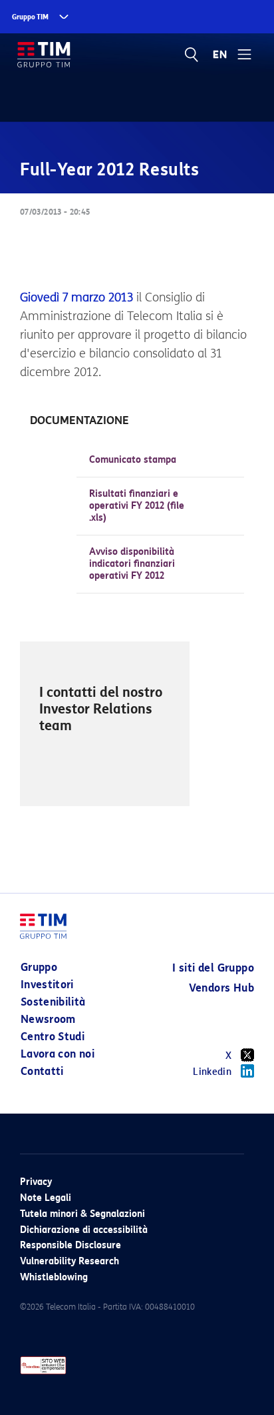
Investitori (47, 984)
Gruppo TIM (30, 17)
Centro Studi (52, 1036)
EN (220, 55)
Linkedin (212, 1072)
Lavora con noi (57, 1054)
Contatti (42, 1071)
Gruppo (39, 967)
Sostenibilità (53, 1002)
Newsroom (48, 1019)
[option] (105, 724)
